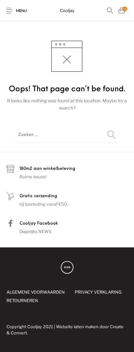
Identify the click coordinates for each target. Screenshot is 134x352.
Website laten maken (77, 326)
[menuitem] (35, 292)
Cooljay (67, 10)
